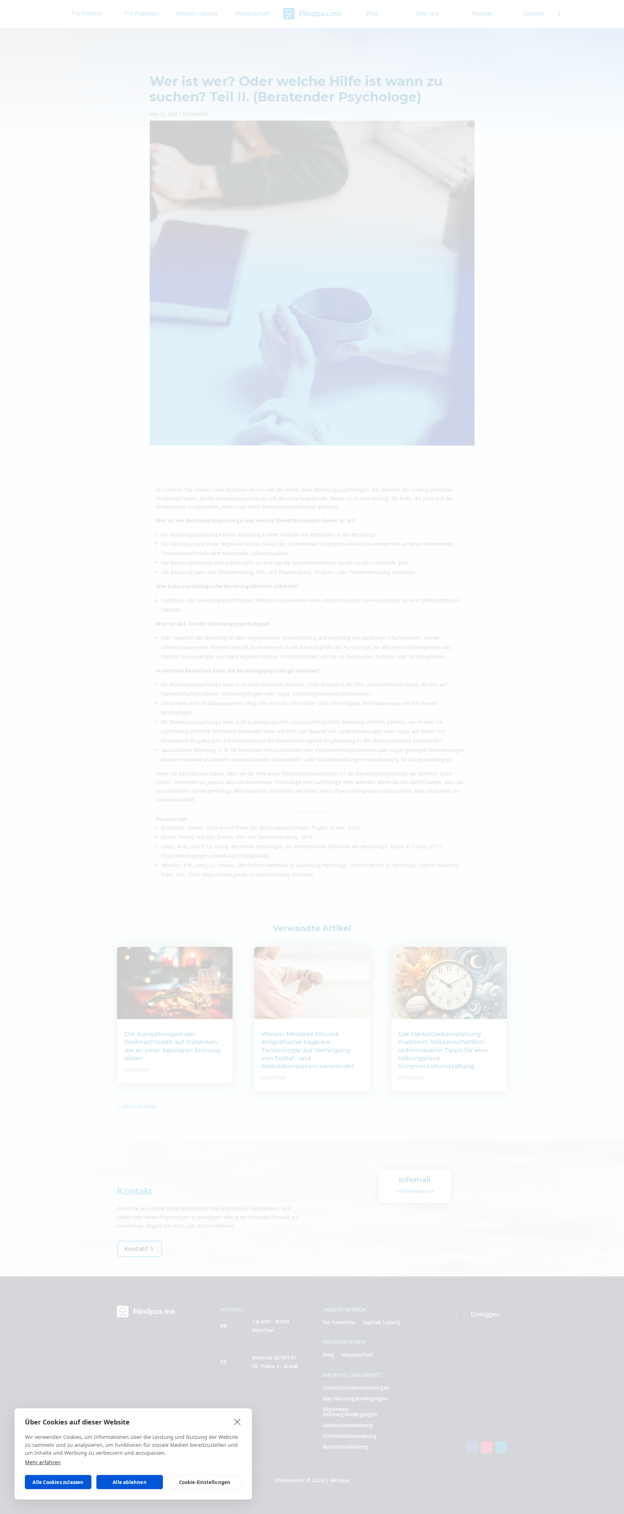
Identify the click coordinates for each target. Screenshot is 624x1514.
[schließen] (237, 1421)
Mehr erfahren (43, 1462)
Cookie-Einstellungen (205, 1482)
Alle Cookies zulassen (57, 1482)
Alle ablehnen (130, 1482)
